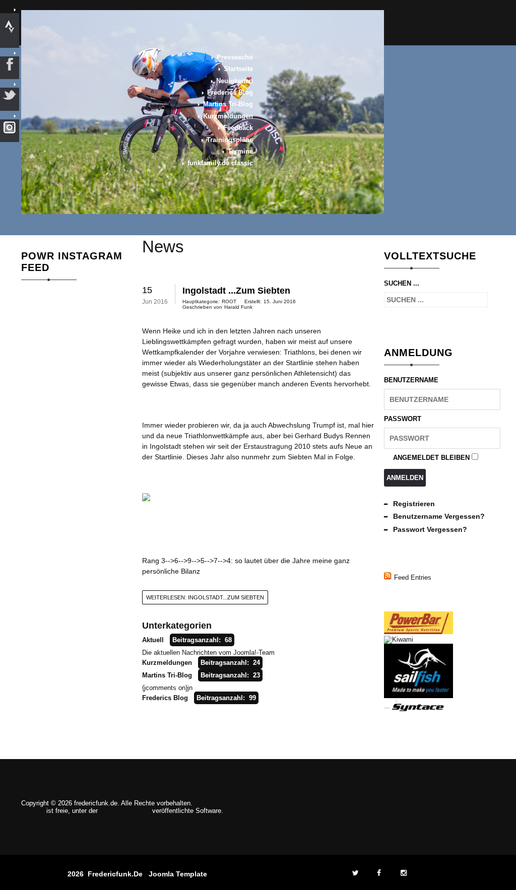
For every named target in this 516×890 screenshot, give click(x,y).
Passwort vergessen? (430, 529)
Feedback (238, 127)
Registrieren (414, 504)
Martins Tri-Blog (228, 104)
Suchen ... (401, 283)
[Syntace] (418, 710)
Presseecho (235, 57)
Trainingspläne (230, 140)
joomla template (178, 874)
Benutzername (411, 380)
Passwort (402, 419)
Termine (240, 151)
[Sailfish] (418, 696)
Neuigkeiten (234, 81)
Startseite (238, 69)
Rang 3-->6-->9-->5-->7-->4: (187, 561)
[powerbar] (418, 632)
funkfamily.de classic (220, 163)
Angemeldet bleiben (431, 457)
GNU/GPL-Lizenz (125, 810)
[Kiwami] (398, 639)
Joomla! (32, 810)
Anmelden (404, 478)
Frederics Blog (230, 92)
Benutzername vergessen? (439, 516)
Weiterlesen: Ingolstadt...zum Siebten (205, 597)
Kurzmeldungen (228, 116)
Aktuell (153, 640)
